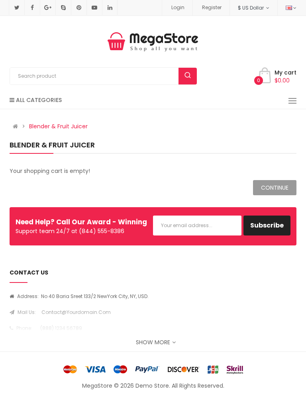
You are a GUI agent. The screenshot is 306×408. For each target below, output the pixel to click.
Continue (274, 188)
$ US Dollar (252, 7)
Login (177, 7)
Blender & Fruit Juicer (58, 126)
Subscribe (267, 225)
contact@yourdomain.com (76, 312)
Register (212, 7)
